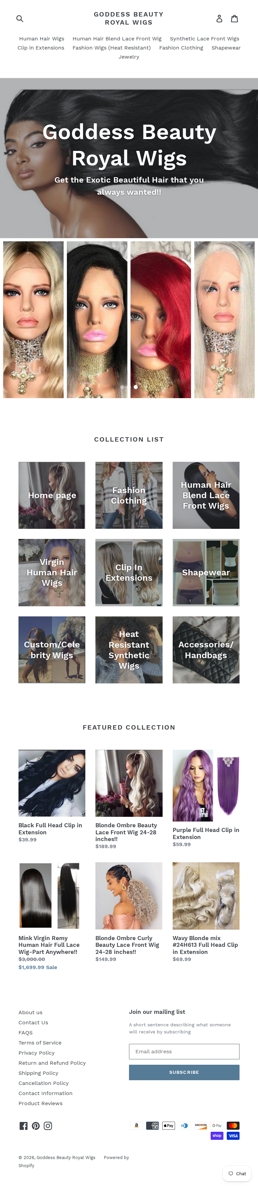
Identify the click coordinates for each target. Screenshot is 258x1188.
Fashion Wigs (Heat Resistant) (112, 47)
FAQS (25, 1032)
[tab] (122, 387)
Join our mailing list (157, 1011)
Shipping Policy (38, 1073)
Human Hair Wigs (41, 38)
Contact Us (33, 1022)
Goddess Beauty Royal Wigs (129, 18)
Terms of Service (39, 1042)
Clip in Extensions (40, 47)
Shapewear (226, 47)
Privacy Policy (36, 1053)
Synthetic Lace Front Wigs (204, 38)
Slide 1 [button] (122, 387)
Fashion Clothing (181, 47)
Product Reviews (40, 1103)
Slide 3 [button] (136, 387)
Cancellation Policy (43, 1083)
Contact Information (45, 1093)
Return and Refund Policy (52, 1063)
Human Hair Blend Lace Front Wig (117, 38)
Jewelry (129, 57)
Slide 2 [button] (129, 387)
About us (30, 1012)
